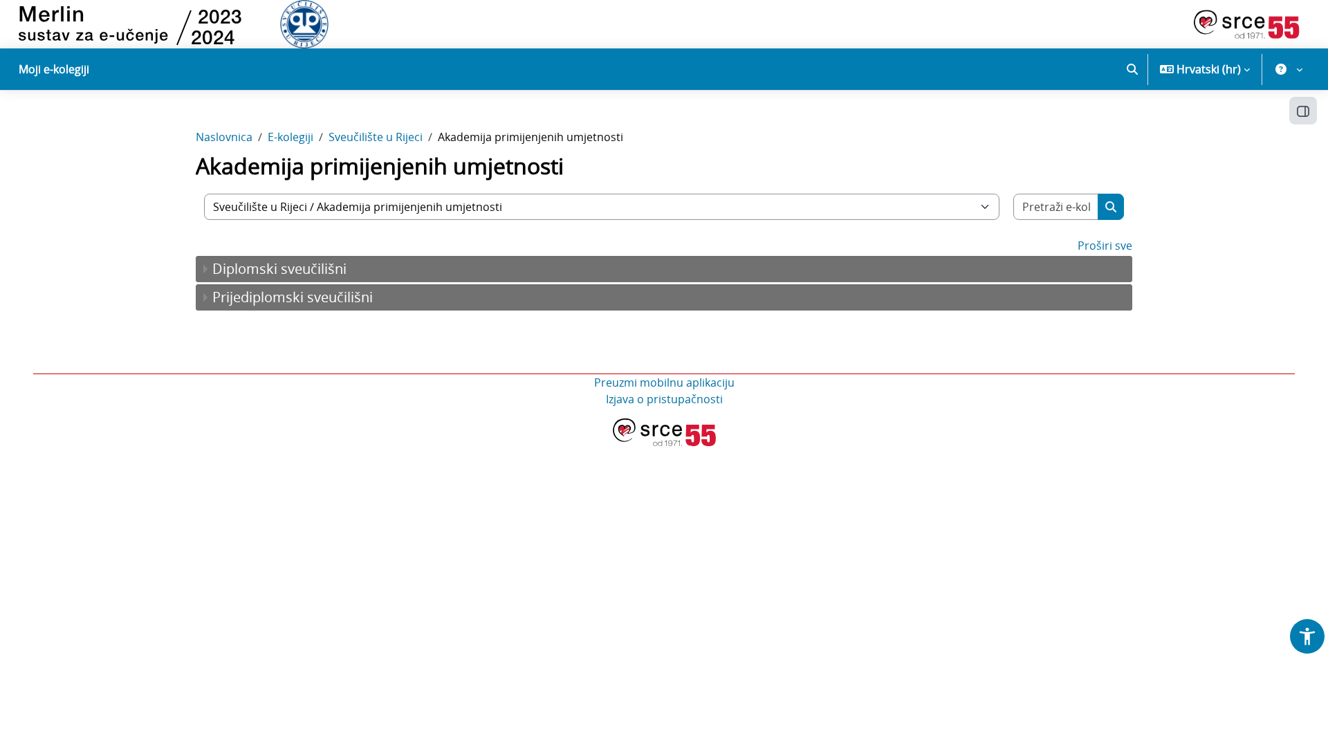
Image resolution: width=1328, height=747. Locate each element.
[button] (1132, 69)
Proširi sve (1105, 245)
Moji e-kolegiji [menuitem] (54, 69)
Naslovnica (224, 137)
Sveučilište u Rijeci (376, 137)
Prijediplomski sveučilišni (292, 297)
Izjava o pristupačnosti (664, 399)
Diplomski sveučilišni (279, 268)
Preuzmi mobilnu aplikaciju (664, 382)
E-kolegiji (290, 137)
